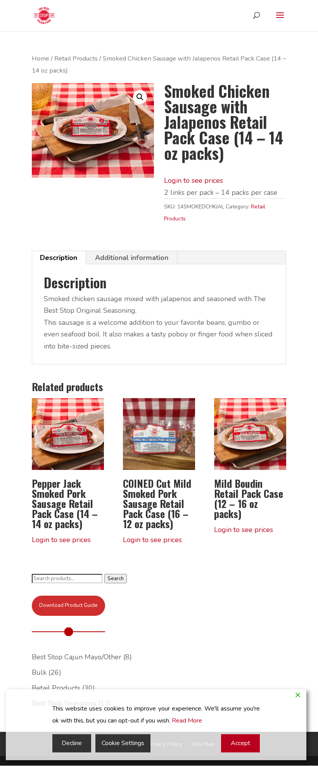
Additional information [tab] (131, 257)
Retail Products (76, 58)
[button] (140, 97)
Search (115, 578)
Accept (240, 743)
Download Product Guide (68, 605)
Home (40, 58)
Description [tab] (58, 257)
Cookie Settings (123, 743)
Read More (187, 720)
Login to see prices (193, 180)
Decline (72, 743)
